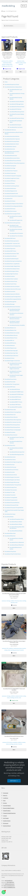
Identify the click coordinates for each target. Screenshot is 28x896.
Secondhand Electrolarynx (10, 211)
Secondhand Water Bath (10, 533)
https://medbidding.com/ (9, 887)
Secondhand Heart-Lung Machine (12, 263)
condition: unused (14, 696)
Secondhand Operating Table (11, 353)
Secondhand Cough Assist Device (12, 178)
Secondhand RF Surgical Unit (16, 220)
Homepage (5, 793)
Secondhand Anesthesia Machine (12, 136)
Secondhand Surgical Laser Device (12, 479)
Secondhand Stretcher (10, 472)
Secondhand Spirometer (10, 457)
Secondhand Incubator (10, 276)
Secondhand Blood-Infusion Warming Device (15, 163)
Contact (5, 815)
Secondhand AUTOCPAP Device (16, 394)
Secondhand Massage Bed (10, 301)
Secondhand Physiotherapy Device (12, 427)
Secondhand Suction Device (11, 474)
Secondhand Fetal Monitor (11, 256)
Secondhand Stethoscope (10, 467)
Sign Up (23, 1)
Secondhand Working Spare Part (17, 454)
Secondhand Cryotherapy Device (12, 186)
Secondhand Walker (9, 516)
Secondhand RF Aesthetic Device (17, 118)
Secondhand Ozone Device (10, 379)
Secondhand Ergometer (10, 248)
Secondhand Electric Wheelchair (17, 542)
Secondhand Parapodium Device (17, 519)
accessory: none (20, 61)
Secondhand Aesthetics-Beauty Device (13, 87)
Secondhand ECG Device (10, 201)
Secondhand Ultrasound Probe (11, 505)
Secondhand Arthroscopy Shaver (12, 141)
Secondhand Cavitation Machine (17, 101)
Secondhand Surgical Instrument (12, 477)
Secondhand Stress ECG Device (11, 469)
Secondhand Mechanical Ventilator (12, 306)
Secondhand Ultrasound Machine (12, 502)
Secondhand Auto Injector (10, 146)
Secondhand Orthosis (9, 358)
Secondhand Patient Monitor (11, 417)
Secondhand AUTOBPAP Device (16, 391)
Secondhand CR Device (10, 183)
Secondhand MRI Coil (9, 340)
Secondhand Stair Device (10, 459)
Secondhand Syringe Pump (11, 487)
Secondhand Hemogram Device (12, 271)
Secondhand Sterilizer (10, 464)
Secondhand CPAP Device (15, 404)
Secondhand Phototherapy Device (12, 424)
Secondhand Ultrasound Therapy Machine (14, 507)
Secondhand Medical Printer (11, 338)
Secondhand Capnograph (10, 165)
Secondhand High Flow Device (11, 273)
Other (6, 82)
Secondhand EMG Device (10, 238)
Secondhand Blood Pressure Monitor (13, 160)
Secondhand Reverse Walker (16, 521)
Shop (4, 800)
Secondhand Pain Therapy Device (12, 384)
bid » (7, 71)
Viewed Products (6, 810)
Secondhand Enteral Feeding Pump (12, 246)
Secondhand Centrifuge (10, 168)
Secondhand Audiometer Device (12, 144)
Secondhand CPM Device (10, 180)
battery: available (13, 742)
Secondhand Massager (10, 304)
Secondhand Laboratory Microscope (13, 289)
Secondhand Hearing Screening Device (13, 261)
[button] (4, 892)
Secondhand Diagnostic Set (11, 191)
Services (5, 803)
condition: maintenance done (15, 648)
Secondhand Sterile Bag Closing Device (13, 462)
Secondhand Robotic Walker (16, 524)
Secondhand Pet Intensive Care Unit (13, 422)
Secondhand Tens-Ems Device (16, 236)
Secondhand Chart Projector (11, 170)
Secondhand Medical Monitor (11, 335)
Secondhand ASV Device (15, 389)
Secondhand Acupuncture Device (12, 84)
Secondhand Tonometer (10, 495)
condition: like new (14, 600)
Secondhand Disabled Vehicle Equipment (14, 196)
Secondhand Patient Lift (10, 414)
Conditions (5, 798)
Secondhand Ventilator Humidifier (17, 325)
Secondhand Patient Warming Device (13, 419)
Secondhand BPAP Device (15, 399)
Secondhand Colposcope (10, 173)
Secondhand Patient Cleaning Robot (13, 412)
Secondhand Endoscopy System (12, 241)
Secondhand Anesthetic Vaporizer (12, 139)
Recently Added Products (8, 808)
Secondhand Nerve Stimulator (16, 233)
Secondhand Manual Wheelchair (17, 545)
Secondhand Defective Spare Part (17, 452)
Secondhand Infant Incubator (11, 278)
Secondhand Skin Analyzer (15, 124)
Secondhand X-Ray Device (10, 551)
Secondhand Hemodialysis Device (12, 268)
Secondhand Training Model (11, 497)
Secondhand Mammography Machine (13, 299)
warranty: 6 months (19, 650)
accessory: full (5, 61)
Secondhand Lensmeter (10, 291)
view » (14, 608)
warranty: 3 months (17, 744)
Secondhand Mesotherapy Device (17, 111)
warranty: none (9, 66)
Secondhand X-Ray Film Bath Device (13, 554)
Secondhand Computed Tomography (13, 175)
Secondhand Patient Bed (10, 409)
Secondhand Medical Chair (10, 330)
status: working (22, 600)
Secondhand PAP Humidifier (16, 407)
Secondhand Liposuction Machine (12, 294)
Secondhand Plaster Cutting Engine (13, 429)
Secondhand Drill (8, 198)
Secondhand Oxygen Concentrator (12, 360)
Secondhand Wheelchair (10, 535)
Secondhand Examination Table (12, 253)
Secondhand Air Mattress (10, 129)
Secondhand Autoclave (10, 149)
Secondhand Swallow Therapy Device (13, 484)
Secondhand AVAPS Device (15, 397)
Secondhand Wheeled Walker (16, 530)
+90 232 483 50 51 (10, 882)
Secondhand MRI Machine (10, 343)
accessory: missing (6, 600)
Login (26, 1)
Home (4, 11)
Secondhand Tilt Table (10, 492)
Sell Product (6, 818)
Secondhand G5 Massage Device (17, 104)
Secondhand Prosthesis (10, 432)
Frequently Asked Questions (9, 813)
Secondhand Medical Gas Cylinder (12, 332)
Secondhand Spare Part (10, 445)
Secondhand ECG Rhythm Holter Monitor (14, 203)
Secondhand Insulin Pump (10, 284)
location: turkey (5, 64)
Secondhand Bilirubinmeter (11, 155)
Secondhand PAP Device (10, 386)
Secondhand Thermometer (11, 490)
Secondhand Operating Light (11, 350)
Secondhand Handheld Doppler (12, 258)
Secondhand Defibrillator (10, 188)
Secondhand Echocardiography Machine (13, 206)
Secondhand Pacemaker (10, 381)
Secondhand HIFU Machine (15, 109)
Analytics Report (7, 825)
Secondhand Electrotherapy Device (12, 222)
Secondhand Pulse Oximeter (11, 435)
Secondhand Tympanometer (11, 500)
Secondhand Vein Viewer (10, 514)
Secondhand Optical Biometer (11, 355)
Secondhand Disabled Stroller (11, 193)
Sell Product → (14, 780)
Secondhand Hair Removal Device (17, 106)
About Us (5, 795)
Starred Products (7, 805)
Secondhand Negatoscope (10, 348)
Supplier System (6, 820)
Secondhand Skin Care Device (16, 127)
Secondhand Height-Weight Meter (12, 266)
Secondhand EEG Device (10, 208)
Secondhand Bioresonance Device (12, 158)
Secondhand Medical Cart (10, 327)
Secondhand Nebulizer (10, 345)
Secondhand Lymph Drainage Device (13, 296)
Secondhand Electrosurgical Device (12, 213)
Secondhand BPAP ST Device (16, 402)
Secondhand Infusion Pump (11, 281)
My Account (5, 823)
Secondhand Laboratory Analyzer (12, 286)
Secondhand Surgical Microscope (12, 482)
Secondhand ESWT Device (10, 251)
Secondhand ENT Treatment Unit (12, 243)
